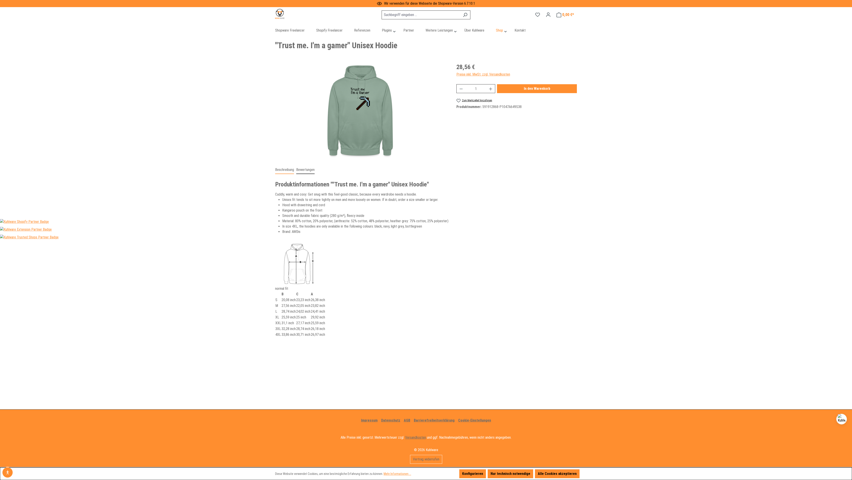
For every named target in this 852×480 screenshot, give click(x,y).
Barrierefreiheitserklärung (434, 420)
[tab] (284, 170)
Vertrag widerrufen (426, 459)
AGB (407, 420)
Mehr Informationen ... (397, 474)
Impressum (369, 420)
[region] (361, 110)
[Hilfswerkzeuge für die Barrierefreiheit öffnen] (7, 472)
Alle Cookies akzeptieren (557, 474)
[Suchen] (465, 14)
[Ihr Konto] (548, 14)
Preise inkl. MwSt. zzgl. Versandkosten (483, 74)
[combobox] (421, 14)
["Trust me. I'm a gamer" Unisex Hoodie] (361, 110)
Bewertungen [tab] (305, 170)
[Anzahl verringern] (461, 88)
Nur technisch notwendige (510, 474)
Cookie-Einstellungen (474, 420)
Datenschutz (390, 420)
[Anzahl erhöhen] (490, 88)
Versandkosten (415, 437)
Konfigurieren (472, 474)
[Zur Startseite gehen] (297, 14)
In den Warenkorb (537, 88)
